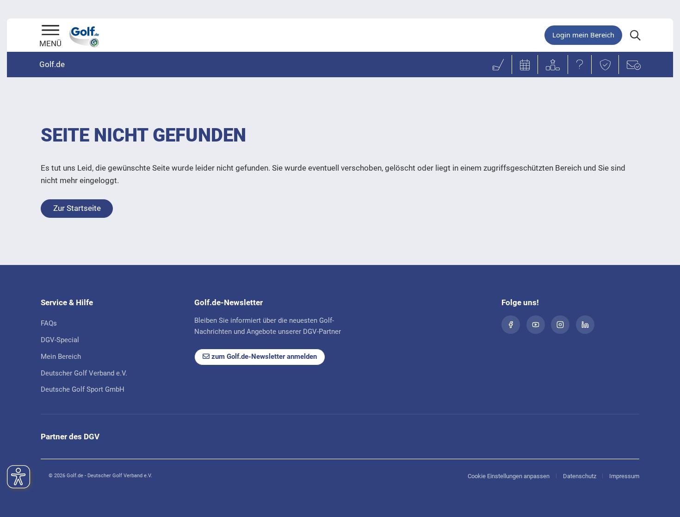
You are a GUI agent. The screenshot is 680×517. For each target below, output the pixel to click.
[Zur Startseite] (50, 31)
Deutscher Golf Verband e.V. (84, 373)
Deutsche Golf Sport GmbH (82, 389)
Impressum (624, 476)
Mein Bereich (61, 356)
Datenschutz (579, 476)
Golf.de (52, 64)
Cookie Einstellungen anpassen (509, 476)
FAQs (49, 323)
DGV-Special (60, 340)
